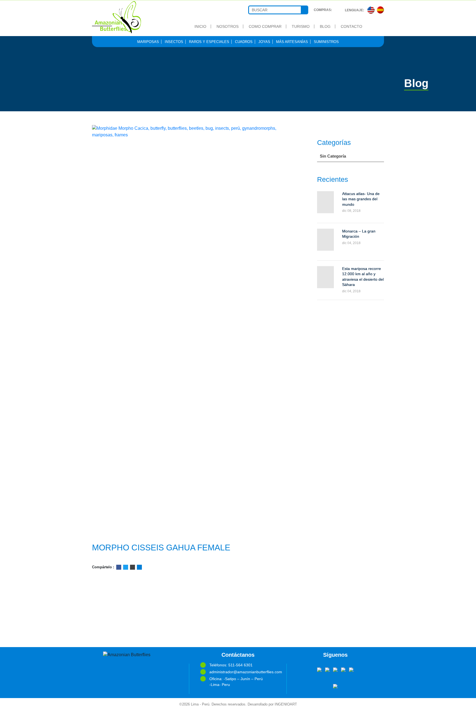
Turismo (301, 26)
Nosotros (228, 26)
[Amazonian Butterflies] (125, 17)
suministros (326, 42)
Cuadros (244, 42)
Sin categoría (333, 156)
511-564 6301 (240, 665)
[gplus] (343, 669)
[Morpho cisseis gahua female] (188, 331)
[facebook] (319, 669)
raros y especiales (209, 42)
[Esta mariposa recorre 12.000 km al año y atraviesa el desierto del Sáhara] (325, 277)
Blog (325, 26)
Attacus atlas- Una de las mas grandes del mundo (361, 199)
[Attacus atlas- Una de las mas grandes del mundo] (325, 202)
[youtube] (335, 669)
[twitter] (327, 669)
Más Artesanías (292, 42)
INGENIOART (286, 704)
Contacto (351, 26)
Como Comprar (265, 26)
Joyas (264, 42)
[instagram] (351, 669)
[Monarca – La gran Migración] (325, 240)
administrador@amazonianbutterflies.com (242, 672)
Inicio (200, 26)
